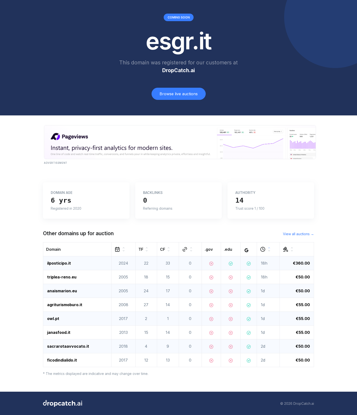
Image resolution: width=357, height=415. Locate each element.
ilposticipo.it (59, 263)
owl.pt (53, 318)
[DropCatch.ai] (62, 403)
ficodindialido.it (62, 360)
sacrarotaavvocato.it (68, 346)
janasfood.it (58, 332)
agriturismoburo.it (64, 304)
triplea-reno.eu (61, 277)
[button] (77, 249)
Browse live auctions (179, 93)
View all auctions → (298, 234)
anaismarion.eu (62, 290)
